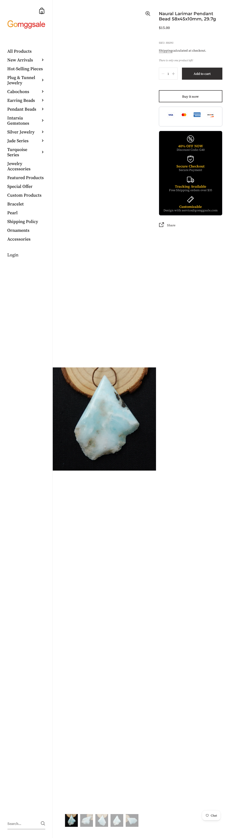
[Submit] (43, 823)
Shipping (165, 50)
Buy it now (190, 96)
